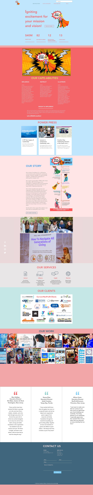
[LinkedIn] (5, 246)
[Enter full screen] (69, 74)
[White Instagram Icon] (5, 249)
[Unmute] (25, 74)
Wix (57, 483)
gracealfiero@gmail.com (48, 452)
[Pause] (23, 74)
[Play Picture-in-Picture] (67, 74)
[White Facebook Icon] (5, 242)
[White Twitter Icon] (5, 252)
